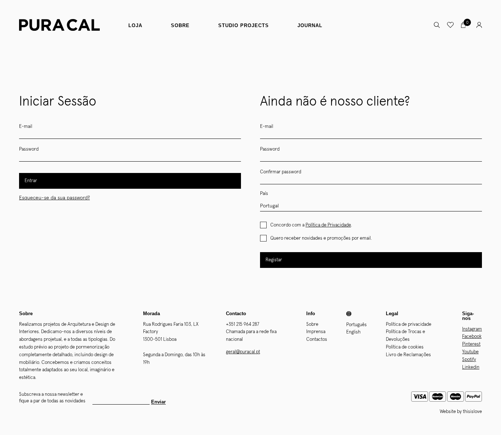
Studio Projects (243, 25)
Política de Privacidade (328, 225)
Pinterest (471, 344)
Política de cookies (405, 347)
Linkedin (470, 367)
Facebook (472, 336)
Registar (274, 260)
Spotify (469, 359)
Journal (309, 25)
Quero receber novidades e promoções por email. (321, 238)
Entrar (31, 180)
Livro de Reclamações (408, 355)
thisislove (472, 411)
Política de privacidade (408, 324)
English (353, 332)
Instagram (472, 329)
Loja (135, 25)
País (264, 193)
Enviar (158, 402)
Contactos (316, 339)
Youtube (470, 352)
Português (356, 324)
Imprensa (315, 331)
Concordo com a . (311, 225)
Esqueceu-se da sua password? (54, 197)
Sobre (180, 25)
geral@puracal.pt (243, 352)
